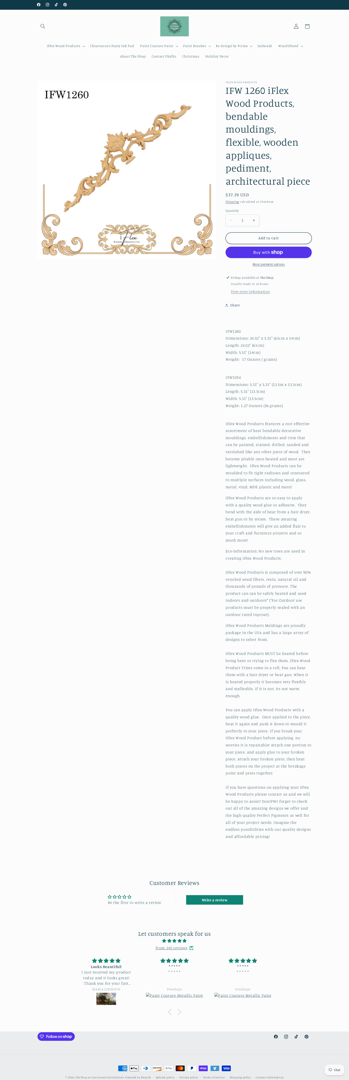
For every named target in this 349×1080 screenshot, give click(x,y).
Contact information (269, 1077)
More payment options (269, 264)
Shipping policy (240, 1077)
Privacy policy (188, 1077)
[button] (43, 26)
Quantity (232, 210)
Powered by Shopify (138, 1077)
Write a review (215, 900)
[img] (174, 941)
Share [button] (235, 305)
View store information (250, 291)
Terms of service (214, 1077)
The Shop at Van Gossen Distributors (99, 1077)
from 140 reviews (171, 948)
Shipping (232, 201)
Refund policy (165, 1077)
